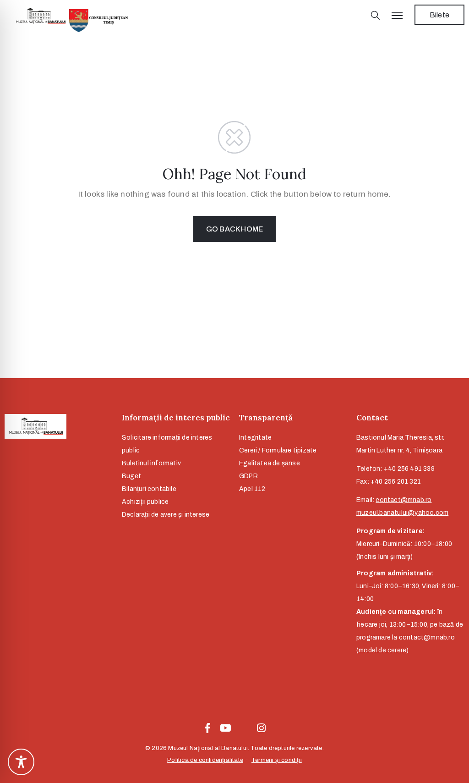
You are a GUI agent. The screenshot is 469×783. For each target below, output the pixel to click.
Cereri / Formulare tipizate (277, 450)
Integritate (255, 437)
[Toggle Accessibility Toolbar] (21, 762)
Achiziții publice (145, 501)
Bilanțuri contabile (149, 488)
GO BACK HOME (234, 229)
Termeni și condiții (276, 760)
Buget (131, 476)
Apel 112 (252, 488)
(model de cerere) (382, 650)
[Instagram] (261, 728)
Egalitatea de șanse (269, 463)
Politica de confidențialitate (205, 760)
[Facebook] (207, 728)
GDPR (248, 476)
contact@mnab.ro (403, 499)
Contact (372, 418)
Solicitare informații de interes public (167, 444)
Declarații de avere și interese (165, 514)
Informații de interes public (176, 418)
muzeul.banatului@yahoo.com (402, 512)
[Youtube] (225, 728)
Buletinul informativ (151, 463)
